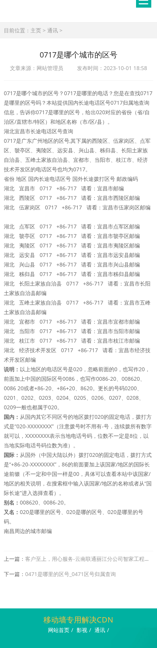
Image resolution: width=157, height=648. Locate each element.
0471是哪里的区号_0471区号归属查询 (70, 574)
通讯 (52, 30)
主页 (35, 30)
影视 (82, 630)
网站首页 (58, 630)
